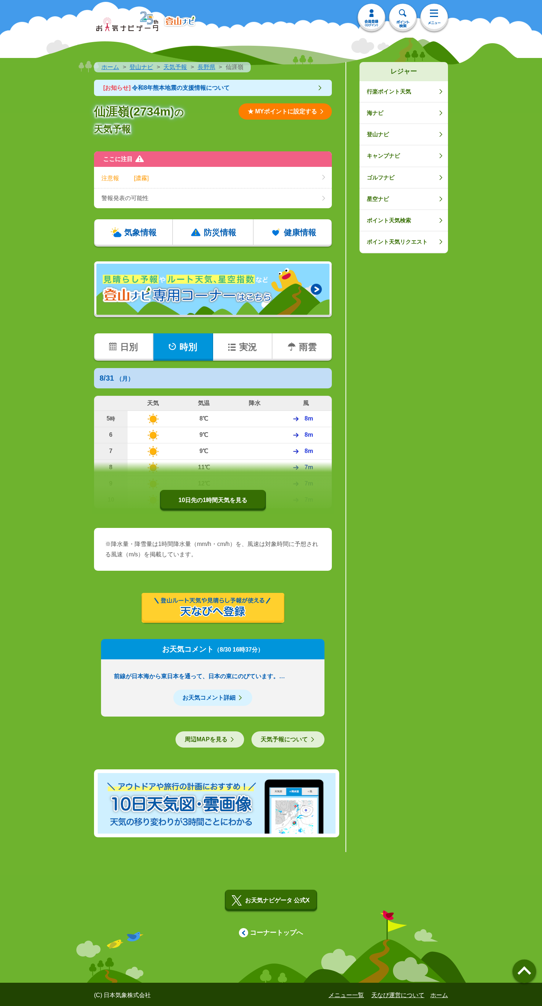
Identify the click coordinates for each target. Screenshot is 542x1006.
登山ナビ (141, 67)
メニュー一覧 (346, 995)
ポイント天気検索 (389, 220)
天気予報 (175, 67)
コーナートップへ (276, 932)
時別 (188, 347)
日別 (129, 347)
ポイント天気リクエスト (397, 241)
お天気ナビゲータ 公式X (277, 900)
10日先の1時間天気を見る (212, 500)
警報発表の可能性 (125, 198)
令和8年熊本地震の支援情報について (166, 88)
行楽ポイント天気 (389, 91)
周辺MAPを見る (206, 739)
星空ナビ (378, 199)
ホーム (110, 67)
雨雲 (308, 347)
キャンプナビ (383, 155)
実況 (248, 347)
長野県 (206, 67)
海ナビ (375, 113)
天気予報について (284, 739)
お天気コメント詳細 (209, 697)
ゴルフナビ (381, 177)
